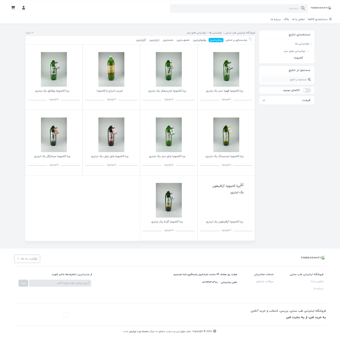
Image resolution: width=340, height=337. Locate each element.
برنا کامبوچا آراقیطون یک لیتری (224, 222)
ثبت (23, 283)
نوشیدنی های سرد (196, 33)
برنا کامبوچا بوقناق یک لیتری (52, 91)
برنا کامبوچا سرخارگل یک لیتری (52, 156)
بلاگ (286, 19)
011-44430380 (210, 282)
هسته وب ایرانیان (138, 331)
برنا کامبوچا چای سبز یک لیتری (167, 156)
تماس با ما (298, 19)
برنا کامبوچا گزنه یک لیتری (167, 222)
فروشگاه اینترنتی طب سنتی (240, 33)
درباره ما (276, 19)
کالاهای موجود (291, 90)
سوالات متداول (265, 281)
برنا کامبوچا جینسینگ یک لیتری (225, 156)
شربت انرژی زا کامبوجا (110, 91)
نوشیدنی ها (215, 33)
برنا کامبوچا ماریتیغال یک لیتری (167, 91)
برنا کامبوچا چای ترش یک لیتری (109, 156)
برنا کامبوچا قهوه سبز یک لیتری (224, 91)
